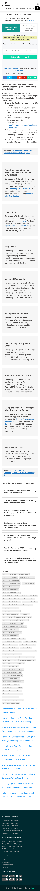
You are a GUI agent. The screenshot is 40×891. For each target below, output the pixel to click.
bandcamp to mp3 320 (9, 598)
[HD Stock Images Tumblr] (3, 879)
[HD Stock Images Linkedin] (10, 876)
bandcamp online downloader (11, 611)
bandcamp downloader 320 (10, 589)
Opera (31, 419)
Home (4, 860)
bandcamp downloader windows (12, 654)
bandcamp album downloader (11, 580)
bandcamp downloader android (11, 602)
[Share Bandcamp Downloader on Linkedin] (14, 77)
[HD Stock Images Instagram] (13, 876)
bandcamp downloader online (11, 592)
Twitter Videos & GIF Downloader (12, 844)
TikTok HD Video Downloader (11, 849)
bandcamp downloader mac (27, 645)
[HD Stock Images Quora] (13, 879)
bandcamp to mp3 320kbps (23, 617)
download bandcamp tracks (11, 703)
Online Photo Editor (8, 865)
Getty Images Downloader (10, 823)
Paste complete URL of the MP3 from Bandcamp (20, 44)
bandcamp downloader (9, 574)
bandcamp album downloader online (13, 681)
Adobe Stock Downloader (10, 825)
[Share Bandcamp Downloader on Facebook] (5, 77)
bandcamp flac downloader (10, 608)
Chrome (19, 419)
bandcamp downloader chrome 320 (13, 700)
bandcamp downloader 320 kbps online (14, 638)
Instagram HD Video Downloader (12, 846)
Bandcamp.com (32, 20)
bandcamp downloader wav (10, 648)
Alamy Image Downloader (10, 833)
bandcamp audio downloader (11, 684)
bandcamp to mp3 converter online (13, 669)
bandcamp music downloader (11, 586)
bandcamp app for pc (30, 641)
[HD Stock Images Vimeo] (17, 879)
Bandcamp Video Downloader (11, 28)
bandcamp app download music (12, 691)
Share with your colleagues (13, 73)
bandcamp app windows (10, 620)
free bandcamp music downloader (12, 694)
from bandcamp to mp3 (29, 651)
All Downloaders (7, 862)
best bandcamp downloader (27, 660)
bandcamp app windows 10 (10, 697)
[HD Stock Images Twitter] (6, 876)
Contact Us (5, 867)
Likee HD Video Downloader (11, 851)
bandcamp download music (29, 595)
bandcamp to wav (8, 617)
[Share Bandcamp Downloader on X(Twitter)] (9, 77)
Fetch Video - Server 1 (20, 57)
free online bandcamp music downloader (14, 626)
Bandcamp (21, 221)
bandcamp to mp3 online (10, 660)
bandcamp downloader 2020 (11, 678)
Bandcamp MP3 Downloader (20, 189)
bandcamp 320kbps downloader (12, 632)
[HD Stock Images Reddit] (10, 879)
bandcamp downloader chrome (11, 583)
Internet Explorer (11, 422)
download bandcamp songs (10, 614)
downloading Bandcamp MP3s (17, 226)
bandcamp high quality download (12, 687)
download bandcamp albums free (12, 675)
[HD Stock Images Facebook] (3, 876)
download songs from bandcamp (12, 641)
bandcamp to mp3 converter (11, 595)
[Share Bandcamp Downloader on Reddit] (19, 77)
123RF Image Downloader (10, 828)
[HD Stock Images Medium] (17, 876)
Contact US (19, 70)
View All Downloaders (10, 68)
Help (32, 888)
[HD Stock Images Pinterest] (20, 876)
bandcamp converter (28, 583)
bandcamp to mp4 (26, 648)
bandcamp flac (25, 614)
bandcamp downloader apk (10, 635)
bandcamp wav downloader (10, 666)
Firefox (25, 419)
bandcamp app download (30, 602)
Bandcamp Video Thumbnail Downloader (29, 28)
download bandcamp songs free (12, 672)
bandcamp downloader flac (26, 598)
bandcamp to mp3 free (27, 657)
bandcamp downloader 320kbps (12, 605)
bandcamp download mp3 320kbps (13, 623)
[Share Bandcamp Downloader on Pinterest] (24, 77)
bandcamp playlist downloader (11, 651)
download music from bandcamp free (13, 663)
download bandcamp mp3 (27, 577)
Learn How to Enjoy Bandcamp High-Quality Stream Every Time (19, 472)
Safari (7, 424)
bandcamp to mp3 (23, 574)
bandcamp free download (10, 577)
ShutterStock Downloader (10, 820)
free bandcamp (23, 620)
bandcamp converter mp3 (10, 645)
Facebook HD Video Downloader (12, 841)
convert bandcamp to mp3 (10, 629)
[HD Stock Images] (6, 5)
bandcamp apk (27, 605)
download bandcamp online (10, 657)
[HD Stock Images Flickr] (6, 879)
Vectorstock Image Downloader (12, 830)
